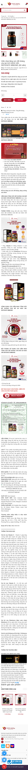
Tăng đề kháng (20, 110)
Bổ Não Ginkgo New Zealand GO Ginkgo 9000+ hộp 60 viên (7, 710)
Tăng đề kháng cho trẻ (7, 112)
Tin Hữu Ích (4, 750)
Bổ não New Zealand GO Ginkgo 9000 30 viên (20, 710)
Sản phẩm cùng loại (8, 689)
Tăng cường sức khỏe (9, 110)
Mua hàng (7, 100)
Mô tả (7, 114)
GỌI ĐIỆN (20, 100)
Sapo (25, 766)
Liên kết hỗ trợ (6, 755)
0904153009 (7, 741)
